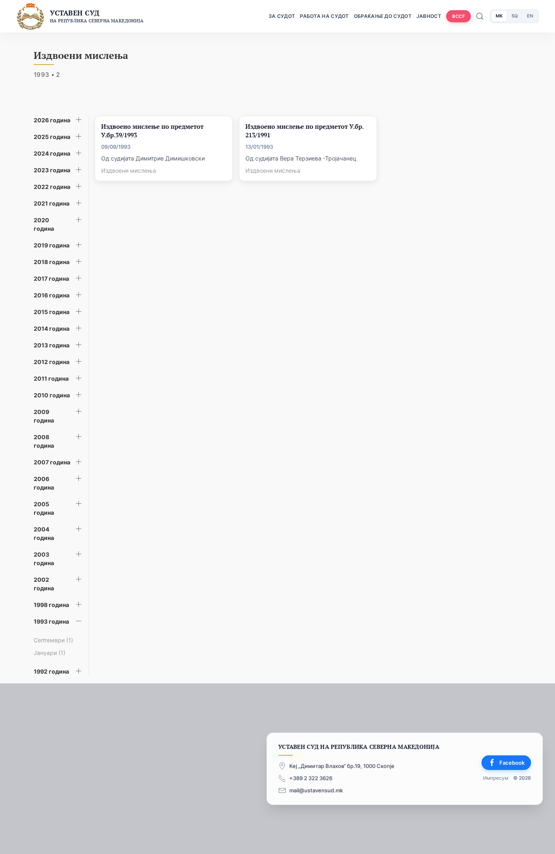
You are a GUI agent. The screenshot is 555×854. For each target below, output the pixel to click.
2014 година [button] (51, 328)
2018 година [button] (51, 261)
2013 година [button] (51, 345)
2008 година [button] (44, 441)
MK (499, 16)
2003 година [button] (44, 558)
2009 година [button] (44, 416)
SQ (515, 16)
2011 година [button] (51, 378)
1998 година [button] (51, 604)
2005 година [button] (44, 508)
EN (530, 16)
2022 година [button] (52, 186)
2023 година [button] (52, 170)
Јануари (49, 652)
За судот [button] (282, 16)
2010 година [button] (52, 395)
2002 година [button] (44, 584)
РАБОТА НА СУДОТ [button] (324, 16)
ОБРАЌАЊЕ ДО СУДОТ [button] (383, 16)
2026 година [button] (52, 120)
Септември (53, 640)
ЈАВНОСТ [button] (428, 16)
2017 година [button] (51, 278)
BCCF (458, 16)
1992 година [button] (51, 671)
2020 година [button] (44, 224)
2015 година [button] (51, 311)
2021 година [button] (51, 203)
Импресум (495, 778)
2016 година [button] (51, 295)
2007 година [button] (52, 462)
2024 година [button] (52, 153)
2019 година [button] (51, 245)
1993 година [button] (51, 621)
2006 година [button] (44, 483)
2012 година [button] (51, 361)
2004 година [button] (44, 533)
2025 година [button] (52, 136)
